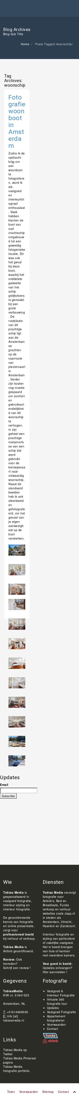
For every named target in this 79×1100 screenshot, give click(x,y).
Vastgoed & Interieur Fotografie (61, 993)
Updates (53, 1008)
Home (25, 44)
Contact (52, 1029)
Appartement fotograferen (56, 1018)
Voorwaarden (56, 1024)
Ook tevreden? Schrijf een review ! (17, 963)
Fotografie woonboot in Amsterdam (16, 121)
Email (4, 785)
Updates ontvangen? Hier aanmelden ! (57, 970)
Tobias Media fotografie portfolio (16, 1068)
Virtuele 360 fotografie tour (57, 1001)
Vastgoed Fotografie (61, 1012)
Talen (11, 1092)
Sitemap (48, 1092)
